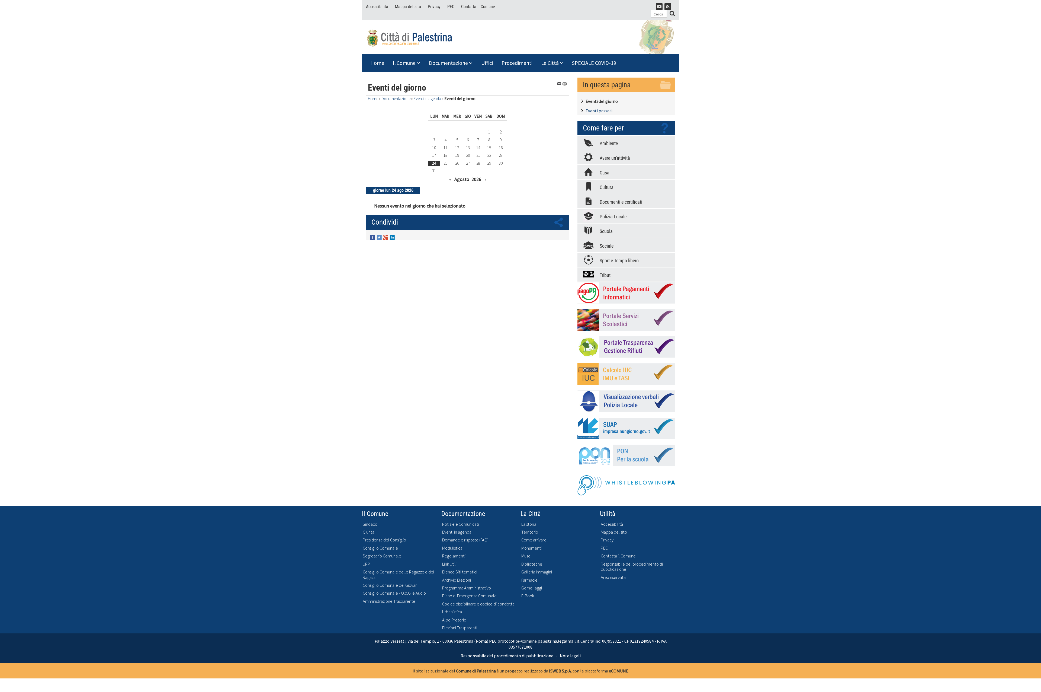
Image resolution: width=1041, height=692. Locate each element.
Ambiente (609, 143)
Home (377, 63)
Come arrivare (534, 540)
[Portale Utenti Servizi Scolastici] (626, 320)
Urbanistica (452, 611)
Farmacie (529, 580)
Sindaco (370, 524)
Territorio (529, 532)
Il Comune (405, 63)
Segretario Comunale (382, 556)
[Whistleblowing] (626, 483)
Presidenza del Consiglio (384, 540)
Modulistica (452, 548)
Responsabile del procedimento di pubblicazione (632, 567)
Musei (526, 556)
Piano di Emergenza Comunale (469, 595)
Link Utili (449, 564)
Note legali (570, 655)
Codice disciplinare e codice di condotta (478, 604)
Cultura (606, 187)
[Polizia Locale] (626, 401)
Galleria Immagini (536, 572)
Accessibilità (377, 6)
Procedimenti (517, 63)
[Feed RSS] (667, 6)
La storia (528, 524)
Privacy (434, 6)
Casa (604, 173)
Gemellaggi (531, 588)
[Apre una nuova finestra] (373, 237)
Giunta (368, 532)
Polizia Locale (613, 216)
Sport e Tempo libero (619, 260)
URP (366, 564)
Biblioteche (531, 564)
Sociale (606, 246)
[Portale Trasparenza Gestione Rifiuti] (626, 347)
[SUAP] (626, 428)
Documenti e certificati (621, 202)
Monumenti (531, 548)
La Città (550, 63)
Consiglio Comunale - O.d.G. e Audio (394, 593)
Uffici (487, 63)
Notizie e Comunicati (460, 524)
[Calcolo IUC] (626, 374)
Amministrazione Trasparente (389, 601)
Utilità (607, 514)
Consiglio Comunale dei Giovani (390, 585)
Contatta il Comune (478, 6)
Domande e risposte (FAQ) (465, 540)
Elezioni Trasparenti (459, 627)
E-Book (527, 595)
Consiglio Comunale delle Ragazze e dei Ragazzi (398, 574)
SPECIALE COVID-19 (594, 63)
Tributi (606, 275)
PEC (450, 6)
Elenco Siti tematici (459, 572)
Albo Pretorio (454, 620)
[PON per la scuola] (626, 455)
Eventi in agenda (427, 98)
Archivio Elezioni (456, 580)
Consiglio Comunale (380, 548)
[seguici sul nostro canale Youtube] (659, 6)
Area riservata (613, 577)
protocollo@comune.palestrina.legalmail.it (538, 641)
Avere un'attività (615, 158)
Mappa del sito (408, 6)
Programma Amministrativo (466, 588)
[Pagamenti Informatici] (626, 293)
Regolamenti (453, 556)
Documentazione (449, 63)
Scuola (606, 231)
